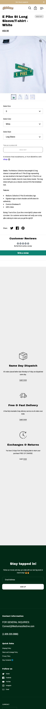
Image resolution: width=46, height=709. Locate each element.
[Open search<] (29, 8)
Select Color (7, 119)
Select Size (7, 106)
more (25, 459)
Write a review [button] (23, 253)
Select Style (7, 132)
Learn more (23, 380)
